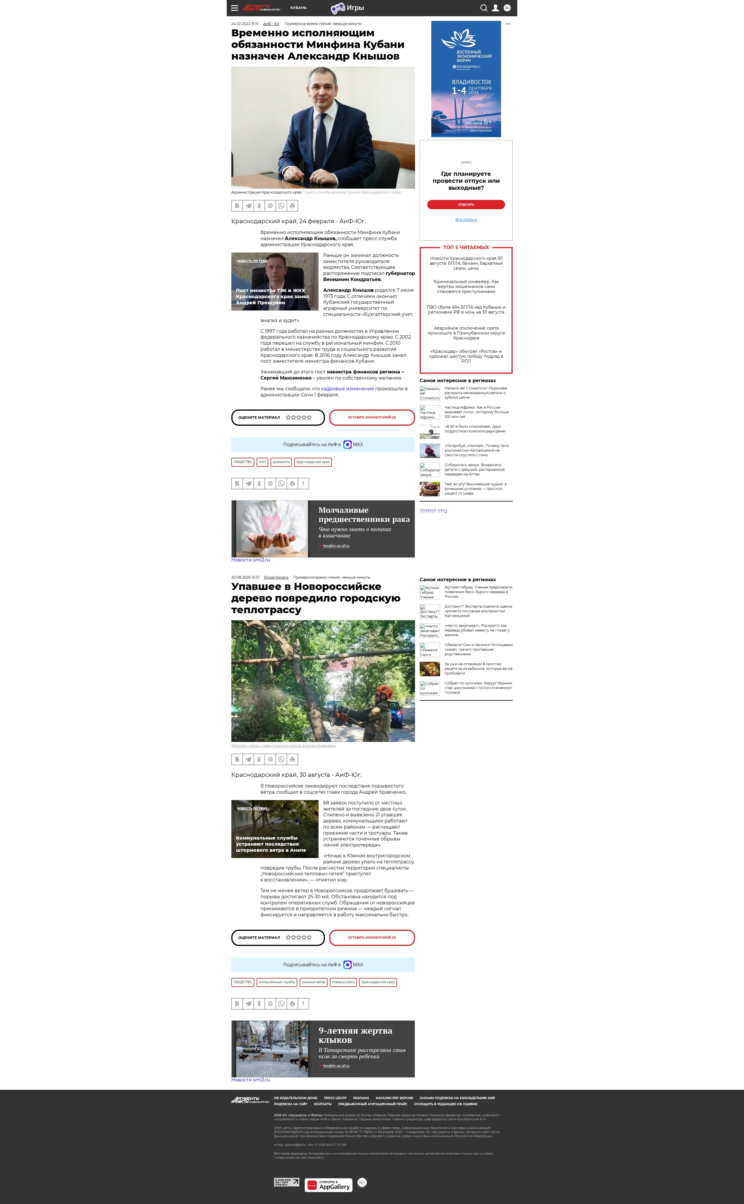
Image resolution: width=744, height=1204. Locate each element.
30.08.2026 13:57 (245, 577)
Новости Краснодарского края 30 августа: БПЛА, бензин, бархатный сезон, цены (466, 263)
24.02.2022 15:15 (244, 24)
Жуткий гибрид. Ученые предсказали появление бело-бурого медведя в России (478, 592)
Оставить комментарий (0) (372, 417)
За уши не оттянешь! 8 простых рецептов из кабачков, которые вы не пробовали (478, 668)
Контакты (323, 1104)
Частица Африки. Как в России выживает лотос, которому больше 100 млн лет (477, 412)
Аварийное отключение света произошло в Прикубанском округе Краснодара (466, 333)
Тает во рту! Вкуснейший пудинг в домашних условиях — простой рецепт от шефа (476, 488)
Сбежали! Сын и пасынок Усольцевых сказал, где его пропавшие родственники (479, 649)
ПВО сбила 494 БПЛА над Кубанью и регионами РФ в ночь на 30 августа (466, 310)
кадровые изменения (347, 388)
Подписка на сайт (290, 1104)
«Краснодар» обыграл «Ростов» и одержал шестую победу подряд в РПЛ (466, 356)
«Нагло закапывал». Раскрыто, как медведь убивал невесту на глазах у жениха (477, 630)
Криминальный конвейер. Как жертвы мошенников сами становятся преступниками (466, 286)
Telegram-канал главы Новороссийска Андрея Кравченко (283, 745)
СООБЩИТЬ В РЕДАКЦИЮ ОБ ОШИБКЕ (445, 1104)
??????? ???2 (433, 511)
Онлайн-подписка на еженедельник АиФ (457, 1098)
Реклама (361, 1098)
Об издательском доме (295, 1098)
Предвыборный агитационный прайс (372, 1104)
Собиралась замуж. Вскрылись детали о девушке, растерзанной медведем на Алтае (475, 469)
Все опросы (466, 219)
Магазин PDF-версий (394, 1098)
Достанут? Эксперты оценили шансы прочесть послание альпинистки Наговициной (478, 611)
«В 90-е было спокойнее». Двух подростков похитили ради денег (475, 428)
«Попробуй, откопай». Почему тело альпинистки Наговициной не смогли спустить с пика (477, 450)
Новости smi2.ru (250, 560)
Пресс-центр (335, 1098)
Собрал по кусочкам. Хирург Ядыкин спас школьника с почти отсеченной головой (478, 688)
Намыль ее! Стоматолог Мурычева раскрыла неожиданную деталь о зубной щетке (476, 393)
